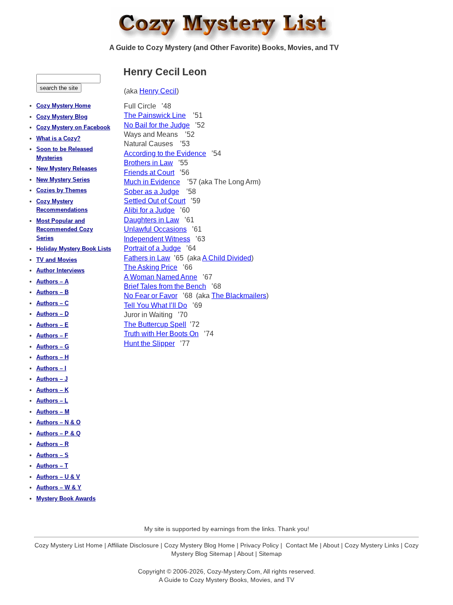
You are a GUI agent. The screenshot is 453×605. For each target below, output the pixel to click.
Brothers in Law (148, 163)
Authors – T (52, 465)
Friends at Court (149, 172)
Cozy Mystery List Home (69, 545)
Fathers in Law (147, 258)
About (331, 545)
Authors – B (52, 292)
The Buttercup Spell (155, 324)
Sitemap (270, 553)
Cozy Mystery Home (63, 105)
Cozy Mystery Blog (62, 116)
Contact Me (302, 545)
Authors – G (52, 346)
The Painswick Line (155, 115)
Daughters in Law (151, 220)
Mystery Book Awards (66, 498)
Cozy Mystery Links (372, 545)
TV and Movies (56, 259)
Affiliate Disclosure (133, 545)
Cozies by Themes (61, 190)
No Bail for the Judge (157, 125)
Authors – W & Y (58, 487)
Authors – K (52, 390)
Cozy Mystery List (226, 25)
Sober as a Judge (151, 191)
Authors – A (52, 281)
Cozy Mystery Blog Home (199, 545)
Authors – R (52, 444)
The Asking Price (150, 267)
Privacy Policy (259, 545)
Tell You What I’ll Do (155, 305)
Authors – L (52, 400)
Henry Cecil (158, 91)
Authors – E (52, 325)
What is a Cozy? (58, 138)
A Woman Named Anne (160, 277)
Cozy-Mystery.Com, (234, 571)
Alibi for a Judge (149, 210)
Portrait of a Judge (152, 248)
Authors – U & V (58, 476)
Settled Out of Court (154, 201)
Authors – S (52, 455)
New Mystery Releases (66, 168)
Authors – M (52, 411)
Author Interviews (60, 270)
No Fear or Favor (150, 295)
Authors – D (52, 313)
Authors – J (52, 379)
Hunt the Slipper (149, 343)
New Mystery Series (63, 179)
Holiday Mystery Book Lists (73, 248)
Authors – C (52, 303)
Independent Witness (157, 239)
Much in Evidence (152, 182)
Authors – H (52, 357)
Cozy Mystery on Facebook (73, 127)
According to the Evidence (165, 153)
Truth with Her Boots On (161, 333)
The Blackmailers (238, 295)
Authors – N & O (58, 422)
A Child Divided (226, 258)
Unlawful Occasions (155, 229)
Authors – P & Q (58, 433)
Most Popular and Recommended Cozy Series (64, 229)
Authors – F (52, 335)
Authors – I (51, 368)
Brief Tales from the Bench (165, 286)
